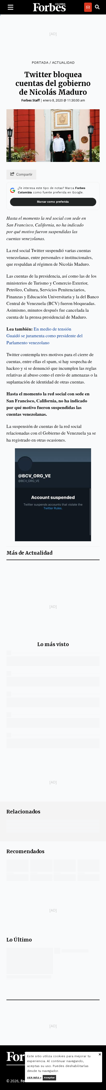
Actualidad (63, 62)
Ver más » (34, 1077)
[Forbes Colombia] (49, 7)
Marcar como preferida (53, 201)
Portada (40, 62)
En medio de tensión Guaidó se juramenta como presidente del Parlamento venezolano (44, 336)
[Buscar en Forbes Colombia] (97, 7)
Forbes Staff (30, 100)
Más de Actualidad (29, 553)
